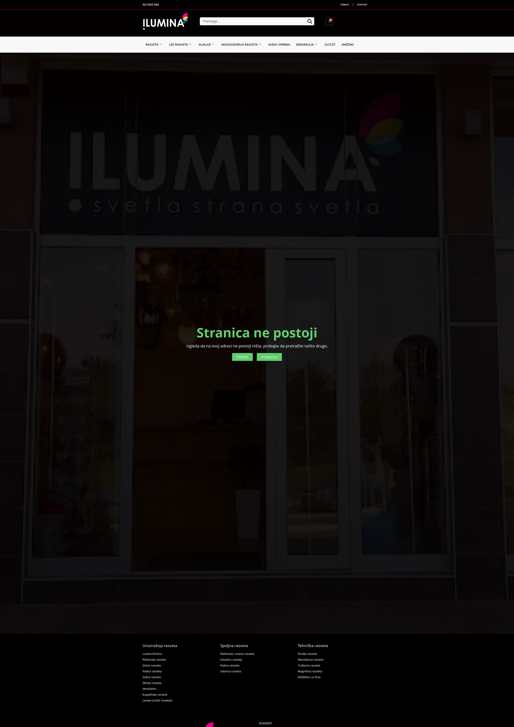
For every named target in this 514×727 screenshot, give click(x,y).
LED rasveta (178, 44)
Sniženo (348, 44)
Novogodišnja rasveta (239, 44)
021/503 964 (151, 4)
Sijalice (205, 44)
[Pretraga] (309, 21)
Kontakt (362, 4)
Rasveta (152, 44)
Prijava (345, 4)
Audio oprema (279, 44)
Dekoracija (305, 44)
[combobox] (252, 21)
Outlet (330, 44)
